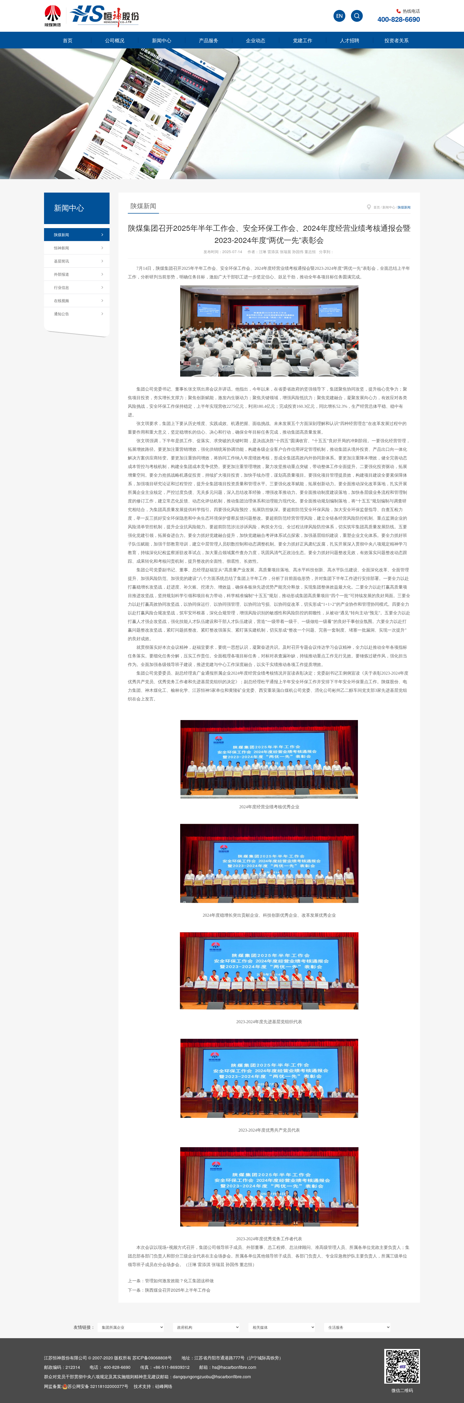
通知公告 (61, 313)
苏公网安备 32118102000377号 (98, 1386)
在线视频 (61, 300)
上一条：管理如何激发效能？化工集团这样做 (171, 1280)
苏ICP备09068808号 (152, 1358)
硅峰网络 (163, 1386)
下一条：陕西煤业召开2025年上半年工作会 (169, 1290)
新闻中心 (161, 40)
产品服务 (208, 40)
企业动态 (255, 40)
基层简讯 (61, 261)
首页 (68, 40)
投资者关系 (397, 40)
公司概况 (114, 40)
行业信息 (61, 287)
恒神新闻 (61, 247)
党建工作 (302, 40)
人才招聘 (349, 40)
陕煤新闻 (61, 234)
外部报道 (61, 274)
